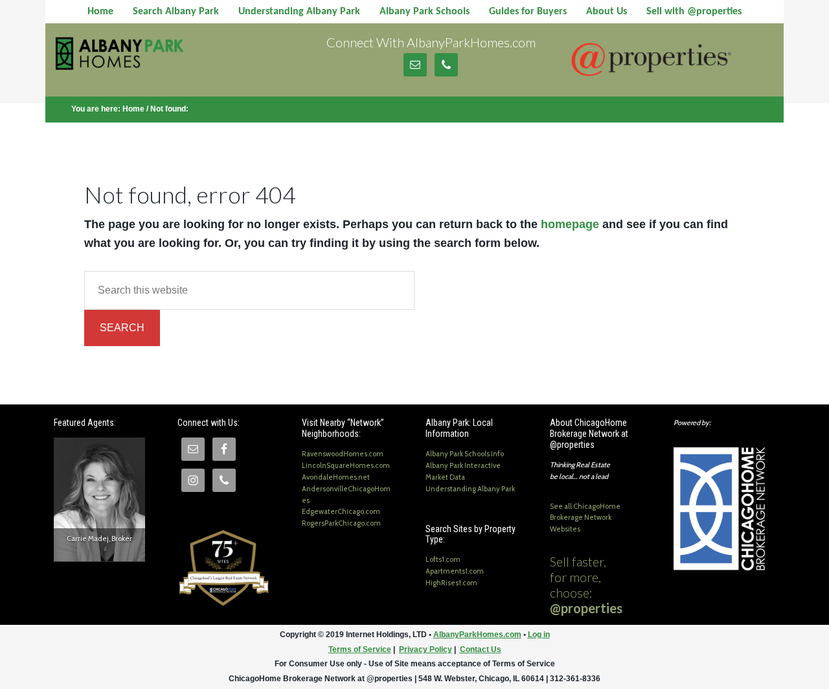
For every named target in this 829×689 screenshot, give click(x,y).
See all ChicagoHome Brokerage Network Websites (585, 518)
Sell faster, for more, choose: (586, 585)
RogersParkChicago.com (341, 523)
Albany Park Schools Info (465, 453)
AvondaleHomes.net (336, 477)
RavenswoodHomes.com (342, 453)
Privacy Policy (425, 649)
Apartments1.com (455, 571)
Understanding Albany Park (470, 488)
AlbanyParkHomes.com (156, 59)
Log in (539, 634)
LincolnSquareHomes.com (346, 465)
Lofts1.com (443, 559)
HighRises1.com (451, 582)
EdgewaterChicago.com (341, 511)
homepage (570, 224)
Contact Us (480, 649)
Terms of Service (359, 649)
